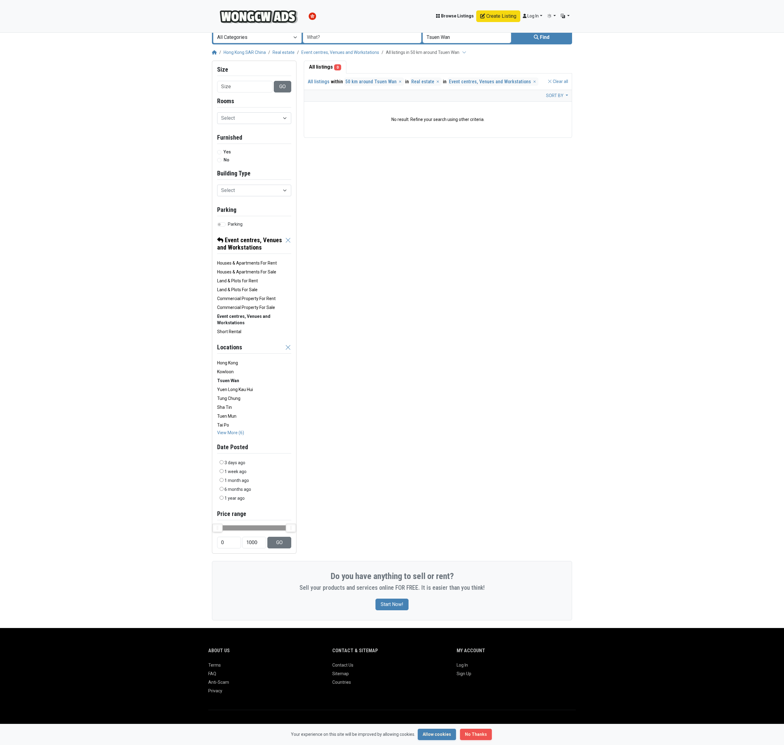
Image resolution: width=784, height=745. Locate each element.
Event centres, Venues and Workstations (340, 52)
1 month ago (236, 480)
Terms (214, 665)
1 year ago (234, 498)
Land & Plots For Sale (237, 289)
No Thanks (476, 734)
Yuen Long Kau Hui (235, 389)
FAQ (212, 673)
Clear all (560, 81)
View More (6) (230, 432)
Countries (341, 682)
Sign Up (464, 673)
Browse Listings (457, 15)
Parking (235, 224)
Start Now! (392, 604)
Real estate (284, 52)
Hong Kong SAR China (245, 52)
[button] (552, 16)
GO (282, 86)
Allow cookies (437, 734)
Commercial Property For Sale (246, 307)
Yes (227, 151)
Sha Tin (224, 407)
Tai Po (223, 425)
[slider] (217, 528)
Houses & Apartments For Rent (247, 263)
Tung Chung (228, 398)
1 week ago (235, 471)
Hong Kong (227, 362)
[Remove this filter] (288, 243)
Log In (462, 665)
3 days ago (234, 462)
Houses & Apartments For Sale (246, 271)
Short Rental (229, 331)
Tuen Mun (226, 416)
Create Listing (500, 16)
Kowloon (225, 371)
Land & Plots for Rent (237, 280)
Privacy (215, 690)
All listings (324, 67)
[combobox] (257, 37)
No (226, 159)
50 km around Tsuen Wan (371, 82)
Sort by (555, 95)
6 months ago (237, 489)
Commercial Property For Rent (246, 298)
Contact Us (342, 665)
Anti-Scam (218, 682)
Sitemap (340, 673)
